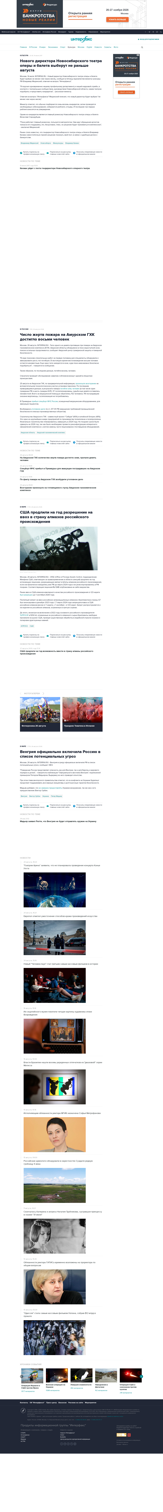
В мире (42, 47)
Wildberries (43, 225)
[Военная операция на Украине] (57, 1382)
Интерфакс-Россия (49, 32)
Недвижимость (81, 32)
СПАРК (23, 1433)
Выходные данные (122, 1442)
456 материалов (77, 1388)
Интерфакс (81, 39)
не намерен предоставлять (50, 788)
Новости (98, 47)
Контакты (24, 1403)
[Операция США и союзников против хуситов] (131, 1382)
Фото (116, 47)
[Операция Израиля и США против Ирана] (32, 1383)
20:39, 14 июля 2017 (35, 56)
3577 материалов (27, 1391)
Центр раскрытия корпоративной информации (75, 1439)
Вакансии (62, 1403)
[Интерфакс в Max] (75, 1443)
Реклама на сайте (75, 1403)
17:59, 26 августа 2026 (34, 746)
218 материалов (126, 1393)
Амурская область (28, 433)
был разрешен (26, 595)
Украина (45, 796)
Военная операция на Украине (55, 1386)
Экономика (53, 47)
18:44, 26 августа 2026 (37, 185)
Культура (71, 47)
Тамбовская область (29, 225)
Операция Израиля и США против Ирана (30, 1387)
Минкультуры (58, 143)
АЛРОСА (24, 626)
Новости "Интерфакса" (67, 1433)
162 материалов (101, 1390)
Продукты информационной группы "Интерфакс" (53, 1425)
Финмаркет (62, 32)
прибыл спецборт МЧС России (44, 401)
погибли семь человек (70, 389)
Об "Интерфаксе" (24, 32)
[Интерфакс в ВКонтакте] (68, 1443)
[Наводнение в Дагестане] (106, 1382)
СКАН (62, 1435)
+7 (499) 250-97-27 (96, 1420)
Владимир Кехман (72, 143)
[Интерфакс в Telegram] (65, 1443)
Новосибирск (46, 143)
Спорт (62, 47)
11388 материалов (52, 1390)
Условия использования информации (128, 1440)
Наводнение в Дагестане (101, 1386)
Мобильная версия (8, 32)
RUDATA (63, 1437)
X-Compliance (25, 1435)
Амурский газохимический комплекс (51, 433)
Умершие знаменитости (81, 1385)
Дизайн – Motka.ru (122, 1444)
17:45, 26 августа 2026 (34, 507)
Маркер (23, 1439)
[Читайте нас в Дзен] (61, 1443)
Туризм (70, 32)
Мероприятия (105, 32)
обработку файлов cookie (115, 1416)
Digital (89, 47)
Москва (81, 47)
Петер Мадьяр (56, 796)
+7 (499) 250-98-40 (80, 1420)
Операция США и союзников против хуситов (128, 1387)
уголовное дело (38, 409)
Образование (93, 32)
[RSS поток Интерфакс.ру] (71, 1443)
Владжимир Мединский (29, 143)
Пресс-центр (51, 1403)
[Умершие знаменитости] (81, 1382)
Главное (23, 47)
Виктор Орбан (34, 796)
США (32, 626)
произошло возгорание (86, 383)
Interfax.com (36, 32)
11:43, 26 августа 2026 (37, 329)
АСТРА (23, 1441)
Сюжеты (107, 47)
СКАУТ (23, 1437)
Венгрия (24, 796)
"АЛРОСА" (24, 615)
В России (33, 47)
